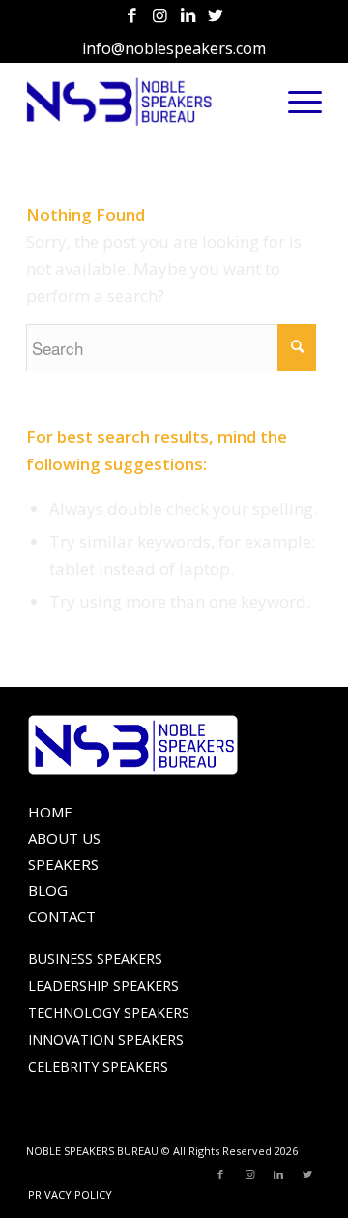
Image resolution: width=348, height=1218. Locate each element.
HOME (50, 811)
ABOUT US (64, 837)
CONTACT (62, 916)
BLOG (48, 890)
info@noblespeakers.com (174, 48)
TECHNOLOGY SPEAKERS (108, 1012)
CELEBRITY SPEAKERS (98, 1066)
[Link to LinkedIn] (187, 16)
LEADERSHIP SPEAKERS (103, 985)
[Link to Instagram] (159, 16)
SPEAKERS (63, 864)
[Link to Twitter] (215, 16)
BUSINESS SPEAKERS (95, 958)
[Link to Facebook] (131, 16)
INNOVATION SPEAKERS (106, 1039)
